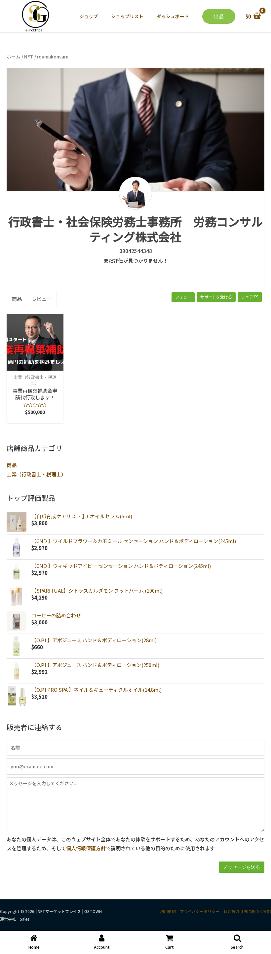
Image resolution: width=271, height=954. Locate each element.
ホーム (13, 56)
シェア (247, 297)
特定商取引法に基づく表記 (247, 911)
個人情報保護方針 (86, 848)
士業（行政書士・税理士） (36, 474)
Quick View (35, 365)
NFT (28, 56)
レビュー (42, 298)
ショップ (88, 16)
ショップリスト (127, 16)
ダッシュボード (173, 16)
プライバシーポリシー (199, 911)
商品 (12, 464)
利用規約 (168, 911)
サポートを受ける (216, 297)
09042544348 (135, 250)
